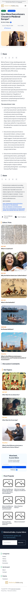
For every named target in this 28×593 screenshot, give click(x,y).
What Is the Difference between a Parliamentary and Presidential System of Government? (13, 357)
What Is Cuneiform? (7, 248)
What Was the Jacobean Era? (11, 394)
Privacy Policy (4, 590)
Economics (5, 563)
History (3, 246)
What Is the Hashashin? (8, 302)
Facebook (5, 579)
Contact (4, 572)
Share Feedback (21, 217)
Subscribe (14, 467)
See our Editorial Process (8, 216)
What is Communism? (19, 521)
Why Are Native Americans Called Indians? (14, 275)
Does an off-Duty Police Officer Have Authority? (7, 523)
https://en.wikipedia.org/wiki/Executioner (12, 206)
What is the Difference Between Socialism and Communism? (7, 507)
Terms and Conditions (11, 590)
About (4, 570)
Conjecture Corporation (15, 588)
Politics (3, 354)
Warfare (3, 327)
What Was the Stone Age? (10, 420)
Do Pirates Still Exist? (7, 329)
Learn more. (20, 2)
